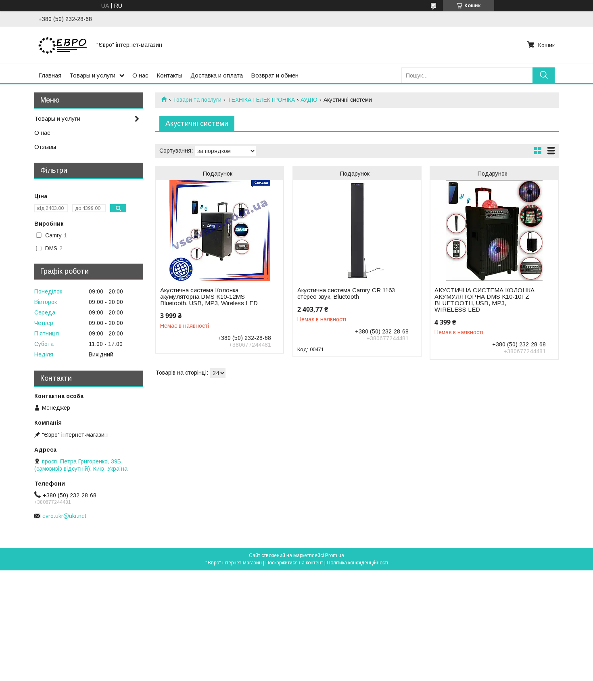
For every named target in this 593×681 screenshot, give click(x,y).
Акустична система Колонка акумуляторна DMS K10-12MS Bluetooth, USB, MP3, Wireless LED (209, 296)
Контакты (169, 75)
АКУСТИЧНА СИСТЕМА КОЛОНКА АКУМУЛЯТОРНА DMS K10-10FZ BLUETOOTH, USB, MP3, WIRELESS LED (484, 300)
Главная (49, 75)
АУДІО (309, 99)
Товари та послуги (197, 99)
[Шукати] (543, 75)
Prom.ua (334, 555)
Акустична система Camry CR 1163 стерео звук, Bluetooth (346, 293)
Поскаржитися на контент (294, 563)
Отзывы (45, 146)
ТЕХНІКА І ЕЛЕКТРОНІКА (261, 99)
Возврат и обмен (275, 75)
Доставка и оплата (216, 75)
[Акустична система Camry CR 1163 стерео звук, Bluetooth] (356, 230)
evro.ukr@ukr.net (64, 516)
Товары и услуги (92, 75)
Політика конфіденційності (357, 563)
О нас (140, 75)
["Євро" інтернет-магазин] (62, 45)
